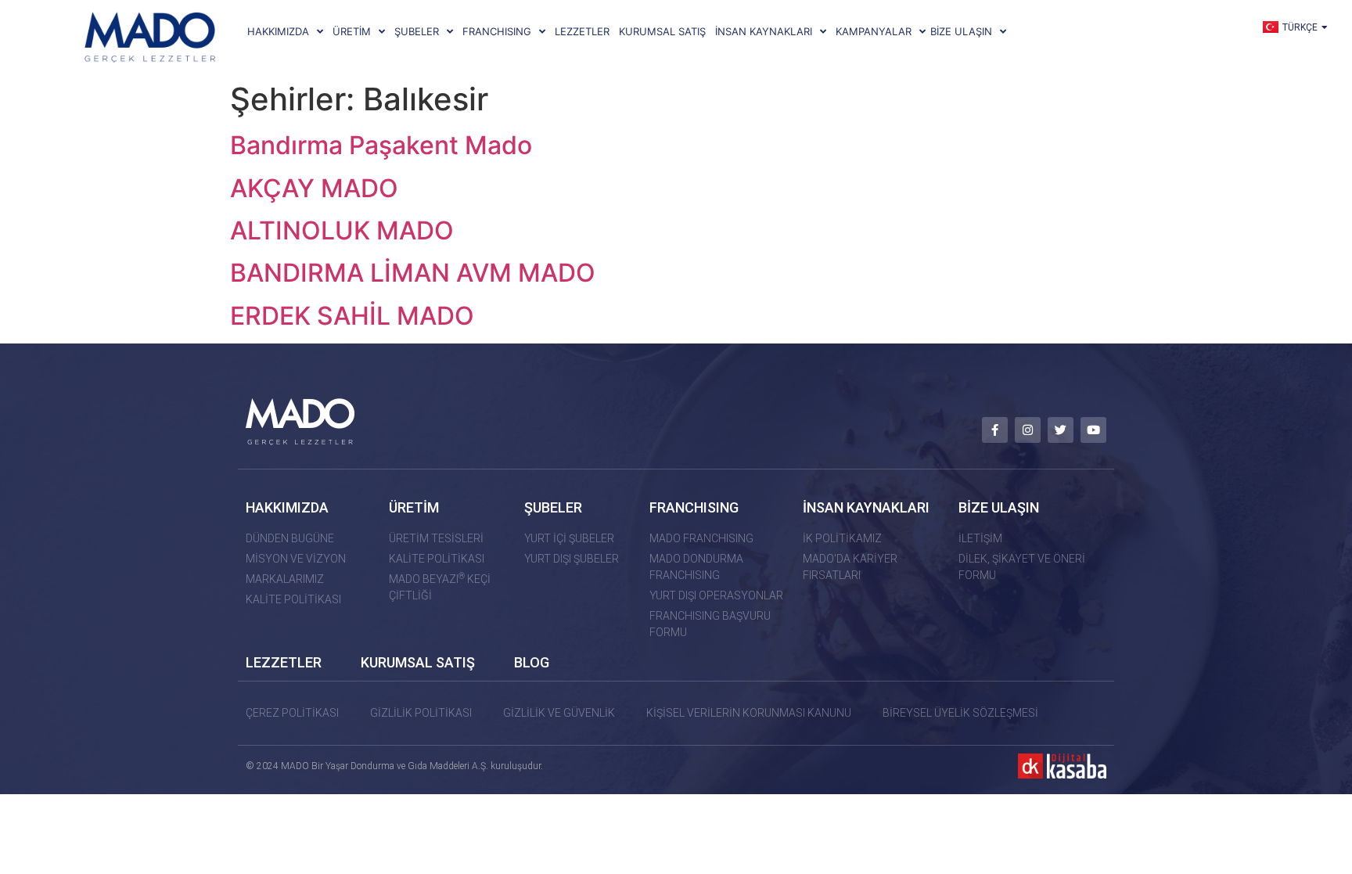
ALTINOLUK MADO (342, 230)
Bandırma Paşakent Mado (381, 145)
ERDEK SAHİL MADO (352, 315)
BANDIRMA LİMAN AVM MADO (412, 272)
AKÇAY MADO (314, 188)
